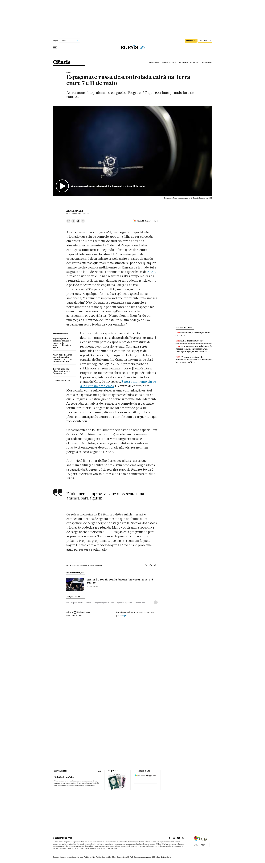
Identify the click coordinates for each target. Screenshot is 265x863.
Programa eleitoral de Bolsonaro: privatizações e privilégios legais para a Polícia (194, 360)
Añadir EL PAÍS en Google (146, 221)
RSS (153, 857)
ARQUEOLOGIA (206, 63)
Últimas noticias (184, 328)
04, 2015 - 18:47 (80, 214)
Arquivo (112, 771)
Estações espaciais (101, 603)
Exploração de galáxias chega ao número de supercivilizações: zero (62, 343)
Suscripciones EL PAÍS (125, 857)
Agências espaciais (124, 603)
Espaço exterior (77, 603)
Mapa (114, 857)
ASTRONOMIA (183, 63)
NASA (68, 72)
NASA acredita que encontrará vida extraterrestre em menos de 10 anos (62, 358)
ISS (67, 603)
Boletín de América (64, 777)
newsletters (60, 771)
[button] (132, 151)
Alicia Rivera (74, 211)
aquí (124, 615)
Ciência (62, 62)
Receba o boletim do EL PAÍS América (86, 565)
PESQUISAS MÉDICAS (169, 63)
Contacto (56, 857)
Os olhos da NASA (62, 381)
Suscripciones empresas (142, 857)
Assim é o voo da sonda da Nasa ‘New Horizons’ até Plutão (120, 581)
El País (89, 587)
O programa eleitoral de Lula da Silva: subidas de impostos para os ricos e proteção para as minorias (194, 349)
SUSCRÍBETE (190, 41)
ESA (112, 603)
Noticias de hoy (166, 857)
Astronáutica (139, 603)
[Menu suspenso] (55, 47)
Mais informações (73, 615)
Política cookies (89, 857)
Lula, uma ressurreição (192, 341)
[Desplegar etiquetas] (156, 602)
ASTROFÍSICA (194, 63)
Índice (158, 857)
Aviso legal (79, 857)
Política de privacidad (104, 857)
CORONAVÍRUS (154, 63)
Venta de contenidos (67, 857)
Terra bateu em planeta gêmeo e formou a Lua (61, 371)
